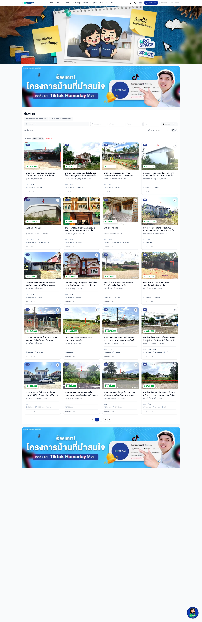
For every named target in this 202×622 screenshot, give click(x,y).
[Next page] (109, 419)
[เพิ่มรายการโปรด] (57, 145)
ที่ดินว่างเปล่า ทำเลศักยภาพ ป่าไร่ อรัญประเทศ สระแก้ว (78, 339)
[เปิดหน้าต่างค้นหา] (130, 3)
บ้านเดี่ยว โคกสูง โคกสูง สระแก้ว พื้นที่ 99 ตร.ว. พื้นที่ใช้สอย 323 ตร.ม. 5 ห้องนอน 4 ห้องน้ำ (81, 285)
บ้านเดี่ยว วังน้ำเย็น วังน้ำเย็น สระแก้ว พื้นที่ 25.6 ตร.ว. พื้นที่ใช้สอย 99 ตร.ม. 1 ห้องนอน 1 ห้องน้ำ (41, 285)
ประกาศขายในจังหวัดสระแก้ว (36, 119)
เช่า (58, 3)
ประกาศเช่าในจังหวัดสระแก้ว (61, 119)
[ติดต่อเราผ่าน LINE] (193, 613)
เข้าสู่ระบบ (164, 3)
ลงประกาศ (152, 3)
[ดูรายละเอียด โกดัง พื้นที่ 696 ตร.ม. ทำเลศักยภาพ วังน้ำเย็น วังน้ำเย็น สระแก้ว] (120, 265)
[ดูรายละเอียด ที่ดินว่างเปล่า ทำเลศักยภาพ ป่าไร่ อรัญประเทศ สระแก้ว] (81, 320)
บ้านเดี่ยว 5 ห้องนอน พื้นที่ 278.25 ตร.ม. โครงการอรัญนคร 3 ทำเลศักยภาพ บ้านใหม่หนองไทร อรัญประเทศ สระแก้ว (81, 175)
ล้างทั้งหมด (49, 139)
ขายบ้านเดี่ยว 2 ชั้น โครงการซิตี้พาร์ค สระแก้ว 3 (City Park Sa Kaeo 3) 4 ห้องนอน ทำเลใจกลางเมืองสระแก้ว (42, 395)
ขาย (51, 3)
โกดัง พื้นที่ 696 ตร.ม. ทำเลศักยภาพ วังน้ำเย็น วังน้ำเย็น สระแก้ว (118, 284)
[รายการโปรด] (135, 3)
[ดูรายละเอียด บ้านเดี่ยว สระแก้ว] (120, 211)
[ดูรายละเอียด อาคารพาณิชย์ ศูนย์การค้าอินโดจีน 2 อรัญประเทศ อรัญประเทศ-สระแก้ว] (81, 211)
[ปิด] (198, 607)
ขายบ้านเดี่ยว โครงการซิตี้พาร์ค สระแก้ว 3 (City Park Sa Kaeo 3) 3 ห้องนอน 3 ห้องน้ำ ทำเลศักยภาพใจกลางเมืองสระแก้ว (159, 341)
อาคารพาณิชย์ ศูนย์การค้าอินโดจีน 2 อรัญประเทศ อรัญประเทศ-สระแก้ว (80, 229)
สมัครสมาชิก (175, 3)
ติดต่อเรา (109, 3)
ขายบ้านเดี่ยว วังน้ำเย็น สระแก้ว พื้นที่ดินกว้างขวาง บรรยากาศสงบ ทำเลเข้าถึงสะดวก (159, 395)
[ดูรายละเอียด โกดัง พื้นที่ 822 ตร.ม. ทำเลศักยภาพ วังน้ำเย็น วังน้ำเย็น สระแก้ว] (160, 265)
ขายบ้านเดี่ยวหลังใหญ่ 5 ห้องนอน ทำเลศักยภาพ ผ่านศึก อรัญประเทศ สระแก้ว (119, 394)
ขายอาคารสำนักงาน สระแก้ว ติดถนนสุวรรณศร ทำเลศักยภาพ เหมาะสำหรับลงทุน (119, 340)
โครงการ (66, 3)
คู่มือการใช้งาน (98, 3)
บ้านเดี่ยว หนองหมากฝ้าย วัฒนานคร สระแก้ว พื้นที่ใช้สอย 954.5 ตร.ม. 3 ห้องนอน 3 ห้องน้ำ (159, 230)
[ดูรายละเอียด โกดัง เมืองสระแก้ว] (42, 211)
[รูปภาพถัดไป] (58, 156)
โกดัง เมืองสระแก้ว (33, 228)
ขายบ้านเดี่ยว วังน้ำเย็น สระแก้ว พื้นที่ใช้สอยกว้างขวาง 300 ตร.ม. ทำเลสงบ (41, 174)
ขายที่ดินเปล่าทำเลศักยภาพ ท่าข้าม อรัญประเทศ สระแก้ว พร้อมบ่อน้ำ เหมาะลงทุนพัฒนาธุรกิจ (81, 395)
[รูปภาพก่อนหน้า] (26, 156)
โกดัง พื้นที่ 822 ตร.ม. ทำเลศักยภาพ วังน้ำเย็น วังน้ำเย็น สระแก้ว (157, 284)
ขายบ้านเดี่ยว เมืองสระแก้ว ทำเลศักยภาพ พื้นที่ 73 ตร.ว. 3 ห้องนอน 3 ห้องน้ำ (118, 175)
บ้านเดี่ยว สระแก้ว (111, 228)
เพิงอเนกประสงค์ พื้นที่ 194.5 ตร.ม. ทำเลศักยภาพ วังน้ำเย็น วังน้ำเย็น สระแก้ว (42, 339)
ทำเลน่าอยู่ (76, 3)
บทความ (86, 3)
